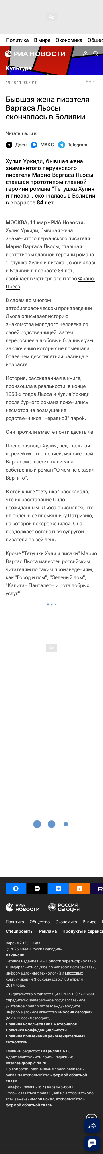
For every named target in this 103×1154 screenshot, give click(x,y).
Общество (40, 921)
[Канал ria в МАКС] (16, 888)
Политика (15, 921)
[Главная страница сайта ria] (34, 54)
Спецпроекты (19, 931)
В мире (89, 921)
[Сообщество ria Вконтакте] (58, 888)
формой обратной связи (29, 1105)
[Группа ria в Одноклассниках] (79, 888)
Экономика (66, 921)
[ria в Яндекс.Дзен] (37, 888)
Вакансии (15, 955)
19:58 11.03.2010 (21, 82)
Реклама (48, 931)
